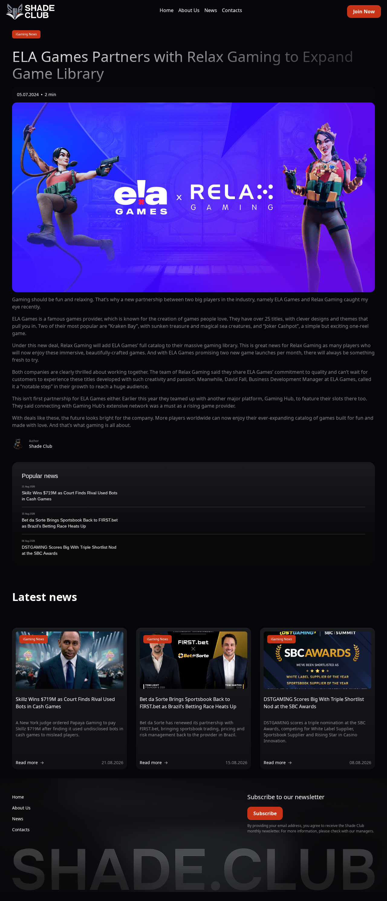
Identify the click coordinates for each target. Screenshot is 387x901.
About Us (189, 10)
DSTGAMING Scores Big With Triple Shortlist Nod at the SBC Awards (69, 550)
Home (167, 10)
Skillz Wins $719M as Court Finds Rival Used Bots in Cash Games (69, 495)
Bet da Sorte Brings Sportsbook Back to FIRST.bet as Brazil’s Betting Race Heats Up (70, 523)
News (210, 10)
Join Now (364, 11)
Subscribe (265, 813)
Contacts (232, 10)
